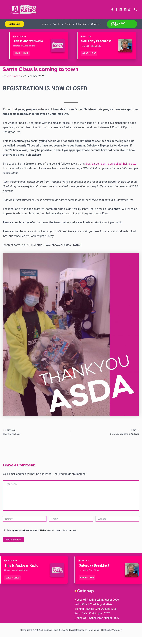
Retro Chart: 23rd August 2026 (93, 604)
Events (56, 24)
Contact (95, 24)
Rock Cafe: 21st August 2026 (92, 613)
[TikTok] (129, 9)
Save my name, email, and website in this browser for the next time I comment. (42, 530)
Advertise (81, 24)
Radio (68, 24)
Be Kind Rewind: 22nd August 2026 (95, 608)
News (45, 24)
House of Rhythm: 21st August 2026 (96, 618)
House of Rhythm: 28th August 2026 (96, 599)
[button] (135, 9)
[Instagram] (121, 9)
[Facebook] (112, 9)
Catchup (85, 590)
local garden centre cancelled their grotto (110, 163)
